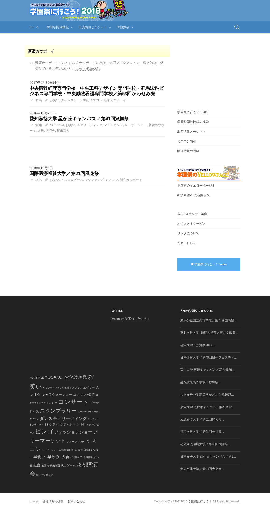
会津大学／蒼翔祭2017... (197, 345)
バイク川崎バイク (82, 424)
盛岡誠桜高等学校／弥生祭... (200, 382)
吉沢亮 (62, 450)
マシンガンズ (113, 125)
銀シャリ (40, 474)
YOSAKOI (57, 125)
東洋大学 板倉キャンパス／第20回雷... (207, 407)
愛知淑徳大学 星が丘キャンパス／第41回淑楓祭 (79, 118)
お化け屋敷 (76, 377)
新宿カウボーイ (115, 100)
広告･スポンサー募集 (192, 214)
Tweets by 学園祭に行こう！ (130, 318)
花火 (81, 464)
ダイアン (34, 419)
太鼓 (80, 450)
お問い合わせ (186, 243)
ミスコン (96, 100)
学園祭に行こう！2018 (193, 112)
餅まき (49, 474)
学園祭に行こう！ (200, 501)
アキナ (78, 387)
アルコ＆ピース (72, 180)
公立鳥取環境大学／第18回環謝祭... (205, 444)
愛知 (38, 125)
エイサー (89, 387)
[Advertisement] (95, 146)
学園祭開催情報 (58, 27)
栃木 (38, 180)
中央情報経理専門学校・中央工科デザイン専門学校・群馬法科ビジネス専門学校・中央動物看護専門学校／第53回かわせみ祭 (97, 90)
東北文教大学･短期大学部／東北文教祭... (209, 332)
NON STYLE (37, 377)
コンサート (73, 402)
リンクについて (188, 233)
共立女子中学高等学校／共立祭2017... (207, 394)
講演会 (50, 130)
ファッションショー (73, 432)
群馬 (38, 100)
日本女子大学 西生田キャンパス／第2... (208, 456)
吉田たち (72, 450)
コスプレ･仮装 (84, 394)
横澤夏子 (88, 457)
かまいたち (48, 387)
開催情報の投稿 (188, 151)
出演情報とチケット (92, 27)
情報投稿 (123, 27)
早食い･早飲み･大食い (53, 457)
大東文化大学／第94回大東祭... (202, 469)
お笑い (54, 100)
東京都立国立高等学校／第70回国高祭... (208, 320)
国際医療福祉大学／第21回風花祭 (64, 173)
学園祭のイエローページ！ (196, 185)
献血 (36, 465)
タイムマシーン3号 (74, 100)
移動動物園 (53, 465)
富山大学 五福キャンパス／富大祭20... (207, 369)
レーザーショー (136, 125)
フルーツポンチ (76, 441)
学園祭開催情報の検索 (193, 122)
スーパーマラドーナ (87, 411)
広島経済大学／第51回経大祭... (202, 419)
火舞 (41, 130)
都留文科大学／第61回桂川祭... (202, 431)
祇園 (43, 465)
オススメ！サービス (191, 223)
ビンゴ (44, 431)
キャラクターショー (57, 394)
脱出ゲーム (68, 465)
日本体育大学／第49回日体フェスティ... (208, 357)
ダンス (46, 418)
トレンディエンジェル (58, 424)
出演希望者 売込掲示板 (193, 195)
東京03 (78, 457)
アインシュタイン (64, 387)
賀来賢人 (63, 130)
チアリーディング (89, 125)
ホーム (34, 27)
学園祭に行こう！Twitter (210, 264)
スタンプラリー (58, 411)
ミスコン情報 (186, 141)
